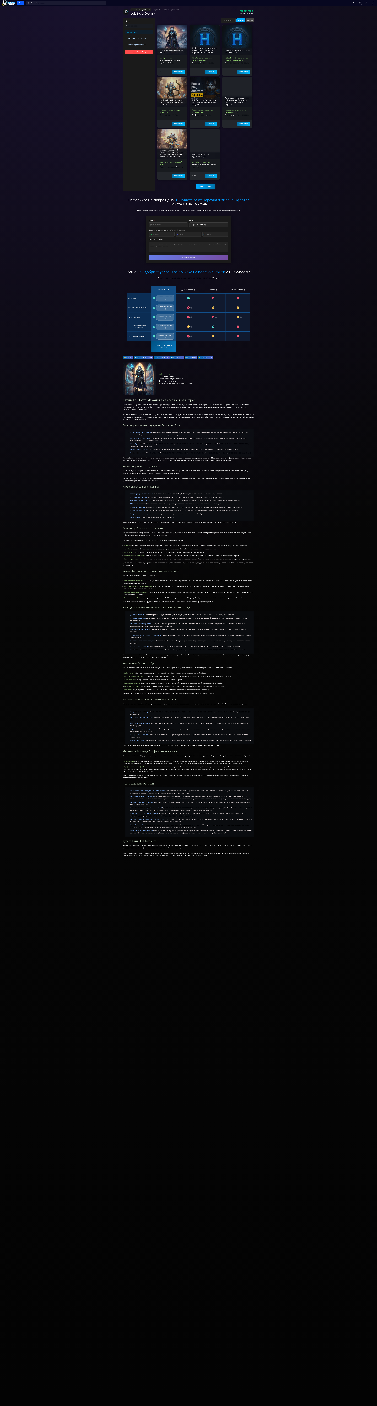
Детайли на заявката (157, 240)
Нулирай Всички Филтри (139, 52)
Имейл (152, 220)
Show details (178, 72)
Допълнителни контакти (167, 230)
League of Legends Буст (142, 10)
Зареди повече (205, 186)
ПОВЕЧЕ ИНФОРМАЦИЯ (165, 297)
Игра (191, 220)
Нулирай (250, 20)
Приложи (241, 20)
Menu (20, 3)
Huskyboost (156, 10)
